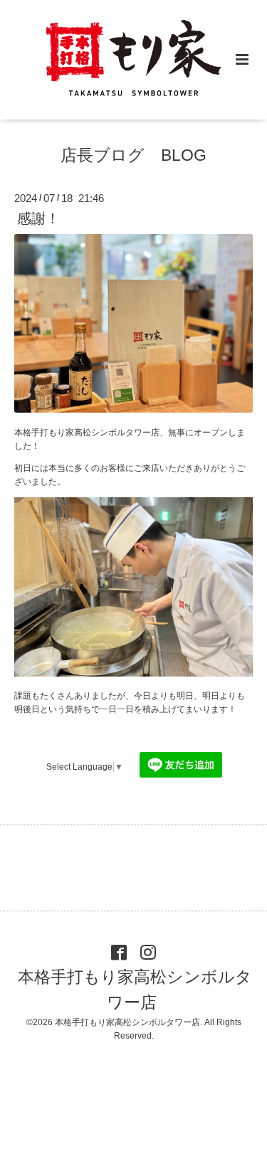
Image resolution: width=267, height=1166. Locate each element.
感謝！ (38, 218)
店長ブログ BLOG (133, 155)
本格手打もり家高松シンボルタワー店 (135, 990)
